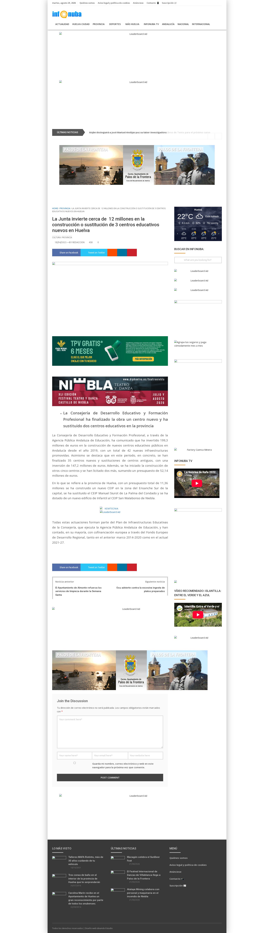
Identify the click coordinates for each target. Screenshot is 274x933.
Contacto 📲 (153, 2)
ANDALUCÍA (168, 24)
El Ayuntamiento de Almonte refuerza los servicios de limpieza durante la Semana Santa (78, 591)
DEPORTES (115, 24)
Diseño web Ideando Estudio (99, 928)
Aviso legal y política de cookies (114, 2)
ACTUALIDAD (62, 24)
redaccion (78, 242)
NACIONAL (183, 24)
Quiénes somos (87, 2)
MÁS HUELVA (132, 24)
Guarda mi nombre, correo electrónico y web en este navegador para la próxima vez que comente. (122, 765)
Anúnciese (138, 2)
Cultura (56, 237)
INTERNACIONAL (201, 24)
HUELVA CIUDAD (81, 24)
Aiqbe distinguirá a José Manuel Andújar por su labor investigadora (127, 132)
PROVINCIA (98, 24)
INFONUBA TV (151, 24)
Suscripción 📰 (169, 2)
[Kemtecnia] (110, 508)
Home (55, 208)
